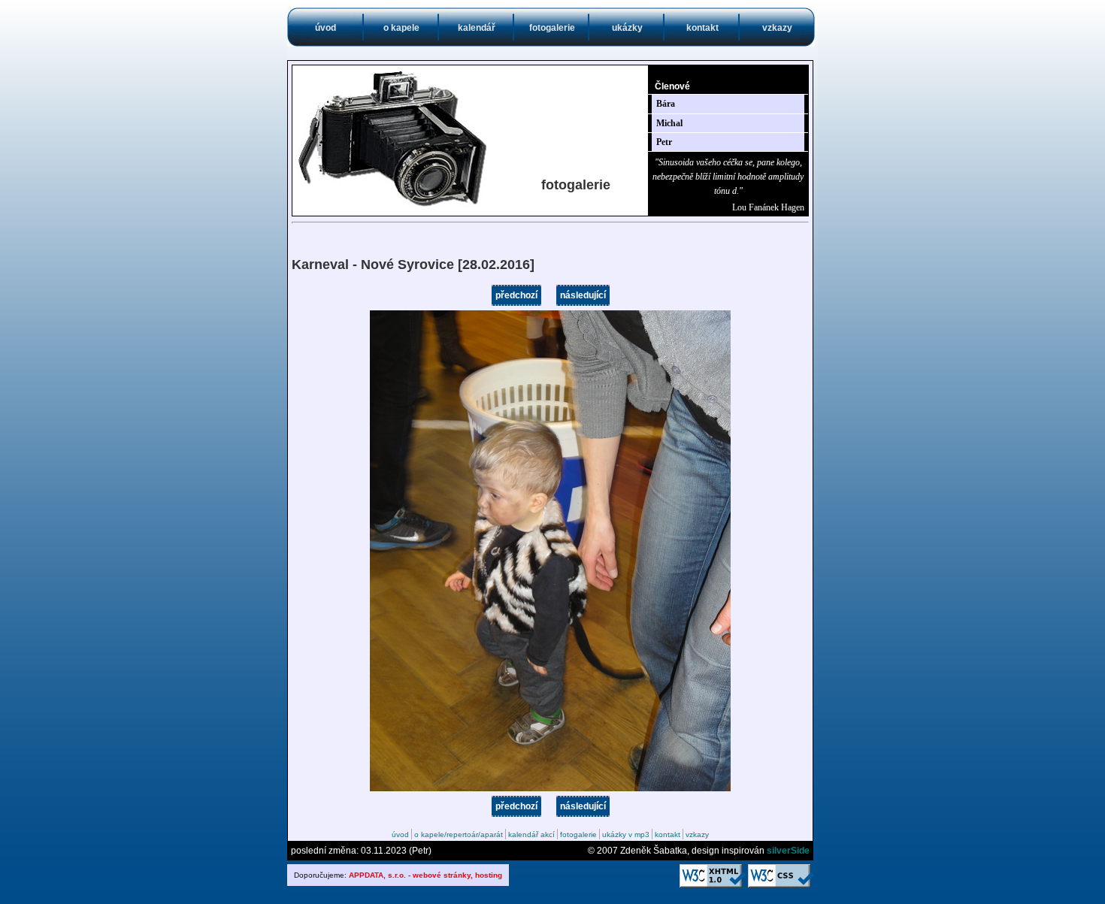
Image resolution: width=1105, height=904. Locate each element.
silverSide (788, 850)
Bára (665, 103)
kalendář (476, 28)
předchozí (516, 295)
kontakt (702, 28)
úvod (325, 28)
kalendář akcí (531, 834)
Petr (664, 142)
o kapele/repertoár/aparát (458, 834)
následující (583, 295)
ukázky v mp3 (625, 834)
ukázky (627, 28)
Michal (669, 123)
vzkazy (777, 28)
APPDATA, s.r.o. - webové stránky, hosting (425, 875)
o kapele (401, 28)
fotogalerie (552, 28)
